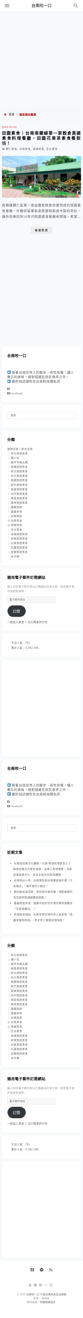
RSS (52, 1271)
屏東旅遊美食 (19, 538)
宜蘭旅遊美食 (19, 551)
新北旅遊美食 (19, 471)
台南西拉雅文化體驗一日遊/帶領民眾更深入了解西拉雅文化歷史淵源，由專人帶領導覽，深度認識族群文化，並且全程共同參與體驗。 (42, 869)
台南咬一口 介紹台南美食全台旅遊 (46, 1294)
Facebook (16, 393)
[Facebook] (8, 388)
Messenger (43, 1271)
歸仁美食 (11, 148)
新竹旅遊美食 (19, 484)
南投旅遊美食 (19, 498)
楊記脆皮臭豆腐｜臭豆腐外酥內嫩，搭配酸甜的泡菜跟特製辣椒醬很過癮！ (43, 894)
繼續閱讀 (41, 230)
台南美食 (25, 148)
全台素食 (51, 148)
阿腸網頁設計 (48, 1302)
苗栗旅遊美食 (19, 489)
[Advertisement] (41, 59)
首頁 (12, 114)
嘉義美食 (16, 511)
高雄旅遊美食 (19, 534)
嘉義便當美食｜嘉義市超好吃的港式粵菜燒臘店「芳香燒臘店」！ (43, 906)
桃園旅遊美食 (19, 480)
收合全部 (27, 448)
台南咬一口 (41, 5)
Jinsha (45, 1298)
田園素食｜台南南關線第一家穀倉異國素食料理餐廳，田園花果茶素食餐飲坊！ (41, 138)
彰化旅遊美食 (19, 453)
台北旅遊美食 (19, 475)
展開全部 (13, 448)
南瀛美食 (38, 148)
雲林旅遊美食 (19, 502)
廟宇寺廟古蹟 (19, 462)
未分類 (15, 556)
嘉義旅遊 (16, 507)
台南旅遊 (16, 516)
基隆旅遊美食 (19, 466)
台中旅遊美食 (19, 493)
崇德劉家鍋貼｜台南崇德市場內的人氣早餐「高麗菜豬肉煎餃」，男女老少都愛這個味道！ (43, 917)
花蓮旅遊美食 (19, 547)
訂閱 (16, 611)
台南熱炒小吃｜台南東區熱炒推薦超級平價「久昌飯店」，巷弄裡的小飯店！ (43, 883)
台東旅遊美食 (19, 543)
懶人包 (15, 457)
